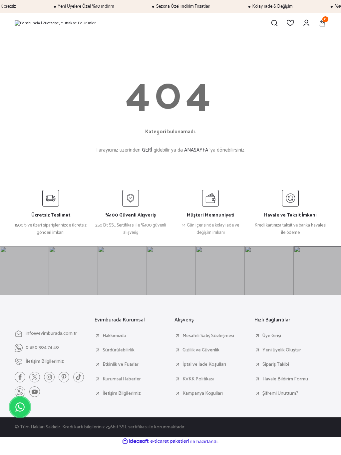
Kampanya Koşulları (202, 393)
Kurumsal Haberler (122, 379)
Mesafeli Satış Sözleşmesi (208, 335)
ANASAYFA (196, 150)
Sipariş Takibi (275, 364)
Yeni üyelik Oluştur (281, 350)
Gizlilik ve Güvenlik (200, 350)
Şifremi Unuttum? (280, 393)
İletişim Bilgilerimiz (122, 393)
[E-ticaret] (169, 441)
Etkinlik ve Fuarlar (121, 364)
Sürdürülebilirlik (119, 350)
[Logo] (56, 23)
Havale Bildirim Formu (285, 379)
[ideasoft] (135, 441)
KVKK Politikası (198, 379)
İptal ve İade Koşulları (204, 364)
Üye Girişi (271, 335)
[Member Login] (306, 23)
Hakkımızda (114, 335)
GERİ (147, 150)
